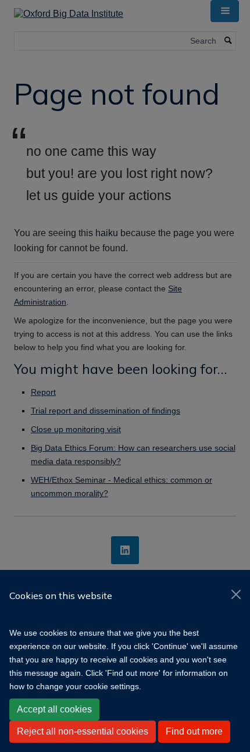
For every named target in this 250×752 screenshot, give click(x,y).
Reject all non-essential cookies (82, 731)
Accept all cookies (54, 709)
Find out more (194, 731)
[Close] (236, 594)
